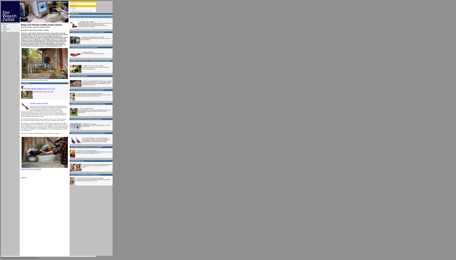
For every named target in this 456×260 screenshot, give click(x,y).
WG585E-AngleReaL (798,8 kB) (39, 103)
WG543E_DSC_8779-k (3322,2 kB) (43, 91)
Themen (74, 8)
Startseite (74, 4)
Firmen (74, 6)
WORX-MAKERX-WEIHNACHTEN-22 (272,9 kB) (41, 88)
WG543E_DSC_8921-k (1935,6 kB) (31, 169)
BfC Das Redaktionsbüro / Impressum (82, 11)
